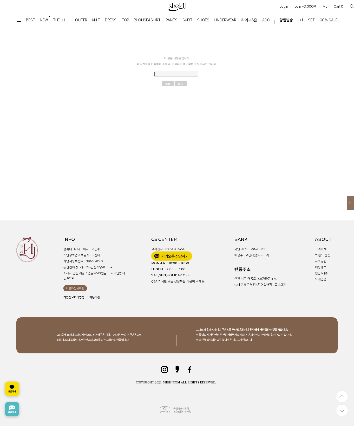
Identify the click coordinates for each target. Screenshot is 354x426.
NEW (44, 20)
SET (311, 20)
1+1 (300, 20)
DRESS (111, 20)
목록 (167, 84)
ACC (266, 20)
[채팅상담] (12, 399)
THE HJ (59, 20)
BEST (30, 20)
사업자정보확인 (75, 288)
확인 (180, 84)
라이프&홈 (249, 20)
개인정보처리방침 (74, 297)
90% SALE (328, 20)
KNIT (96, 20)
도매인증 (321, 279)
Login (284, 6)
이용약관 (94, 297)
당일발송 (286, 20)
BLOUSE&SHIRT (147, 20)
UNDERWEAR (225, 20)
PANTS (171, 20)
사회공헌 (321, 261)
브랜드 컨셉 (322, 255)
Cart (338, 6)
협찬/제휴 (321, 273)
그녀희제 (321, 249)
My (325, 6)
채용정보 (321, 267)
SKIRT (187, 20)
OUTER (81, 20)
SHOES (203, 20)
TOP (125, 20)
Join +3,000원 (305, 6)
